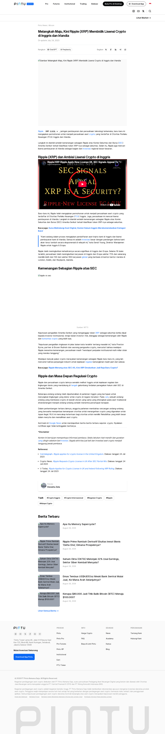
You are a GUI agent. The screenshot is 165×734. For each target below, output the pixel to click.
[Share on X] (106, 49)
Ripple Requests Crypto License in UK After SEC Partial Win (80, 461)
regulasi (89, 362)
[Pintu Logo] (24, 4)
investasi (87, 149)
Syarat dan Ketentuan (21, 696)
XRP (97, 333)
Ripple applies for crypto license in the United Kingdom (78, 454)
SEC (121, 143)
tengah (74, 385)
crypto (92, 134)
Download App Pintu (24, 657)
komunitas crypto (50, 339)
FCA (77, 216)
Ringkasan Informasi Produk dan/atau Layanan (98, 696)
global (84, 257)
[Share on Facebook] (110, 49)
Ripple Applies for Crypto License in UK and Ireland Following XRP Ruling (81, 468)
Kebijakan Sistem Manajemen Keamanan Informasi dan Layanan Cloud (61, 696)
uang (40, 441)
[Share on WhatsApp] (125, 49)
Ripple (40, 131)
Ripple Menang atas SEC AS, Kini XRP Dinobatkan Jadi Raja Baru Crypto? (83, 368)
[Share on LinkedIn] (115, 49)
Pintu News (42, 25)
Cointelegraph (46, 454)
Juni (106, 397)
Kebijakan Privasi (34, 696)
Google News (55, 423)
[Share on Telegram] (120, 49)
